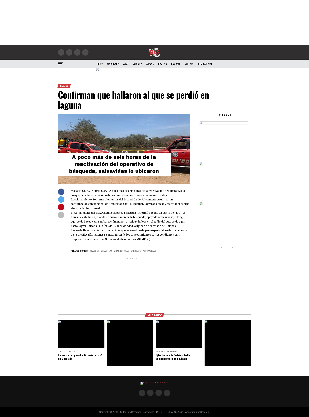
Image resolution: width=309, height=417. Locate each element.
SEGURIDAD (112, 63)
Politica (162, 63)
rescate (136, 251)
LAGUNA (95, 251)
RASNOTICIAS (122, 251)
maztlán (107, 251)
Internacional (205, 63)
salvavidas (150, 251)
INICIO (100, 63)
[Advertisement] (154, 22)
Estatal (136, 63)
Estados (150, 63)
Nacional (175, 63)
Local (125, 63)
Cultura (189, 63)
